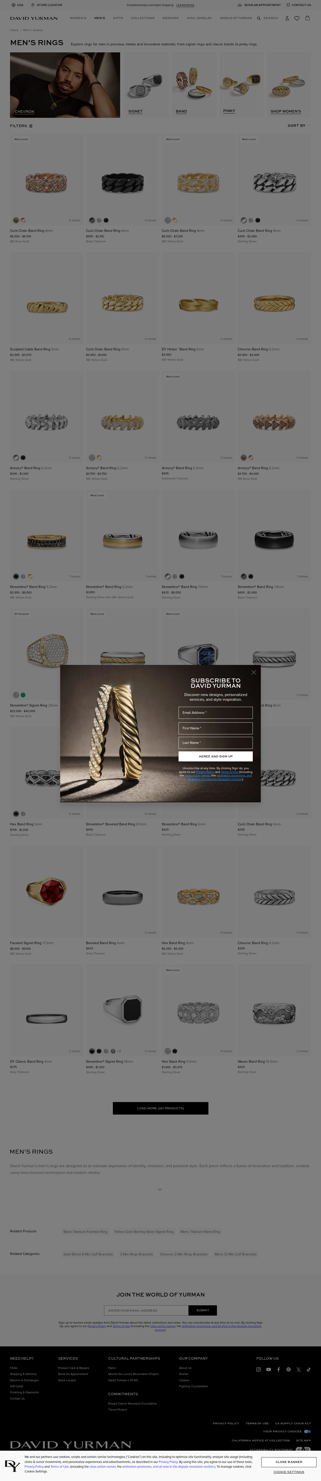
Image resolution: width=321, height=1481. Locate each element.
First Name (191, 728)
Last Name (191, 742)
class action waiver (197, 775)
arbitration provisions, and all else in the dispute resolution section (220, 777)
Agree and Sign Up (216, 756)
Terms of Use (229, 772)
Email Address (194, 712)
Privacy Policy (205, 772)
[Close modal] (256, 670)
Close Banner (289, 1462)
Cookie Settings (289, 1472)
